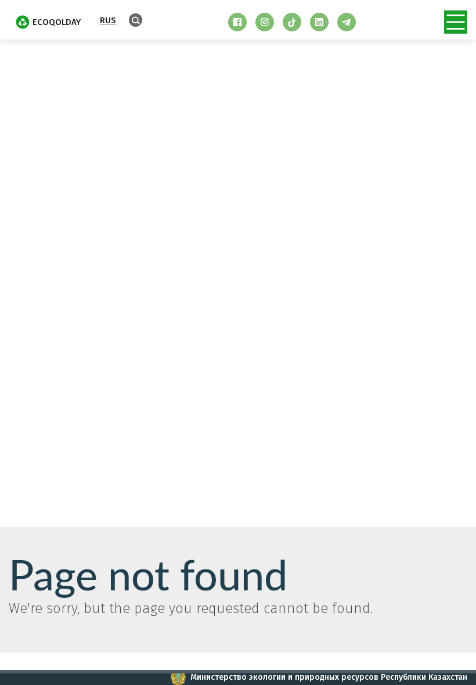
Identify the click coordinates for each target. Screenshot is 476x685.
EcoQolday (57, 22)
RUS (108, 20)
